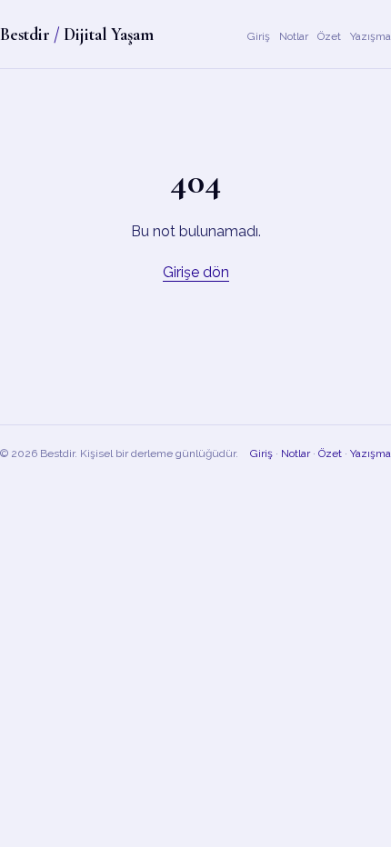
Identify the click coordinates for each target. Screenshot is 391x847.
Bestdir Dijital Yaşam (77, 34)
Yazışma (370, 36)
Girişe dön (196, 272)
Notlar (293, 36)
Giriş (258, 36)
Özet (329, 36)
